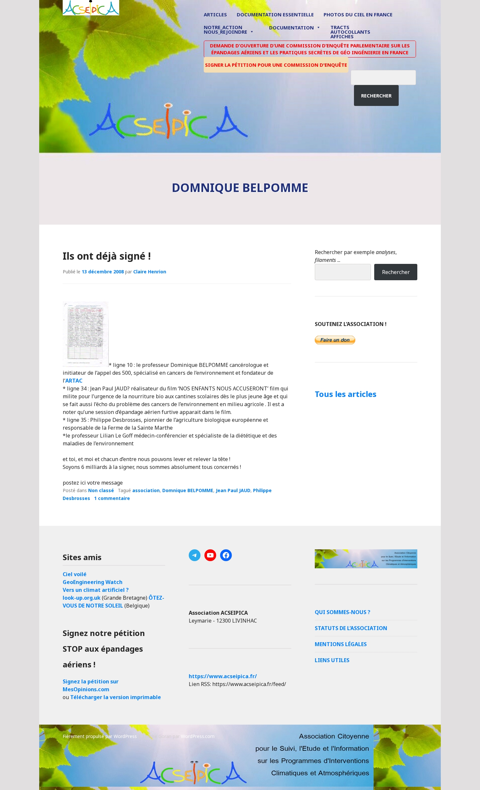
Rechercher (376, 95)
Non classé (101, 490)
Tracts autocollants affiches (350, 31)
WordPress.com (198, 736)
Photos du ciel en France (358, 14)
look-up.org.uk (82, 597)
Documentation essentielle (275, 14)
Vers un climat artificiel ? (96, 589)
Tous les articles (345, 393)
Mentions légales (341, 644)
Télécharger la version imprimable (115, 697)
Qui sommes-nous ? (342, 612)
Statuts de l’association (351, 628)
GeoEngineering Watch (92, 582)
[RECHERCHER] (388, 76)
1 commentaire (112, 498)
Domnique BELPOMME (187, 490)
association (146, 490)
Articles (215, 14)
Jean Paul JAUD (233, 490)
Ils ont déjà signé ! (107, 256)
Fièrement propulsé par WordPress (100, 736)
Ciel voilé (75, 574)
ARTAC (73, 380)
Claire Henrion (149, 271)
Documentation (291, 27)
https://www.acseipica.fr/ (223, 676)
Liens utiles (332, 660)
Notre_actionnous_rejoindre (225, 30)
